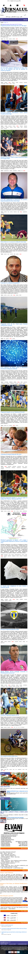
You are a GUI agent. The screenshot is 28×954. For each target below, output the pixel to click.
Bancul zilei (24, 848)
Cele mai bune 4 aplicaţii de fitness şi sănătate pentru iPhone (14, 812)
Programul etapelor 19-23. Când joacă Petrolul (12, 412)
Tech (2, 798)
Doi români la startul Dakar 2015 (9, 756)
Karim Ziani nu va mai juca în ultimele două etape (13, 242)
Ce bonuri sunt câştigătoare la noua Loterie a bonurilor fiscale (14, 586)
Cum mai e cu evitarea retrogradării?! (10, 283)
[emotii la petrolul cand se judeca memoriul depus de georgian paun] (14, 156)
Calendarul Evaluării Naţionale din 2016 (11, 454)
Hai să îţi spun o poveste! (6, 895)
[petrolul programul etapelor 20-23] (14, 713)
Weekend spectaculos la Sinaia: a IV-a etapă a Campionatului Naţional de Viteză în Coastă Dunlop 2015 (14, 541)
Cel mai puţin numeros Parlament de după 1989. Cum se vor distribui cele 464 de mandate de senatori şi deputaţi (14, 69)
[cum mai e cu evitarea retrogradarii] (14, 281)
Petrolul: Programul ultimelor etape (10, 629)
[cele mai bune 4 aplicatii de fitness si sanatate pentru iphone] (14, 810)
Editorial (25, 870)
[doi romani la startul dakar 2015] (14, 754)
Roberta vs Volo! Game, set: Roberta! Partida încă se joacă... (13, 884)
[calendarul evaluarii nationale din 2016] (14, 453)
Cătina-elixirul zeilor (5, 786)
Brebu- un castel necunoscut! (7, 926)
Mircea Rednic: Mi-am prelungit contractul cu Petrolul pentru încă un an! (14, 672)
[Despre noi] (10, 5)
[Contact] (17, 5)
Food (2, 773)
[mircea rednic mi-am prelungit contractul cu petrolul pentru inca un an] (14, 670)
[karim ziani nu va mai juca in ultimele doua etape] (14, 240)
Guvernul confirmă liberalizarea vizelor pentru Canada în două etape (14, 113)
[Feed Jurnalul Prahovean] (24, 5)
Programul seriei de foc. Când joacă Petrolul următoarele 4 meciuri (14, 324)
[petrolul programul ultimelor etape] (14, 628)
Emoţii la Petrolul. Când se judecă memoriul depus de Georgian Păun (14, 158)
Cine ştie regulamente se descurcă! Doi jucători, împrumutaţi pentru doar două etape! (14, 200)
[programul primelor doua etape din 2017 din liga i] (11, 24)
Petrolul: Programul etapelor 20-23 (10, 715)
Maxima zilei (23, 905)
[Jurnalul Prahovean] (4, 5)
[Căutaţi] (25, 15)
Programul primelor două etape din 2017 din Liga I (14, 25)
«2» (7, 22)
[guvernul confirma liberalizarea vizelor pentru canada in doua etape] (14, 111)
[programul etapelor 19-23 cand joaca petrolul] (14, 410)
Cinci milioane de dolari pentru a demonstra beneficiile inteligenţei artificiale (14, 368)
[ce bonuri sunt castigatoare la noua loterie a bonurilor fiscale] (14, 584)
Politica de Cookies (17, 948)
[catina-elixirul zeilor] (14, 785)
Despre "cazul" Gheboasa (6, 872)
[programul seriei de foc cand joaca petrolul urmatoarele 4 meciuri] (14, 322)
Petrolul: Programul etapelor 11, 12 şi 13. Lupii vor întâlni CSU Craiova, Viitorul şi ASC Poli (14, 498)
